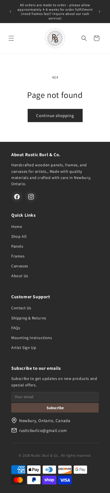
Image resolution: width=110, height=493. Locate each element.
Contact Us (21, 307)
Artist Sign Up (23, 347)
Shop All (19, 236)
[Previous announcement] (10, 11)
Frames (18, 256)
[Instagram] (31, 196)
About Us (19, 275)
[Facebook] (17, 196)
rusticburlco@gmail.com (43, 430)
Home (16, 226)
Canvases (19, 265)
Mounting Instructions (31, 337)
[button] (11, 38)
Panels (17, 246)
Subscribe (55, 407)
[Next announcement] (99, 11)
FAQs (15, 327)
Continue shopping (55, 115)
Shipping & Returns (28, 318)
